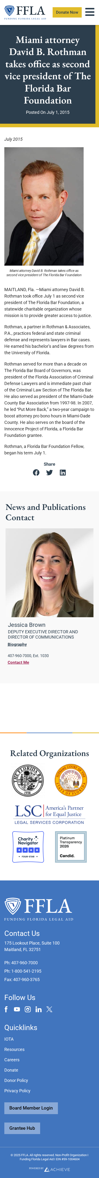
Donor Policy (16, 1080)
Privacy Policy (17, 1090)
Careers (11, 1059)
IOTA (9, 1039)
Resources (14, 1049)
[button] (36, 472)
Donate (11, 1070)
